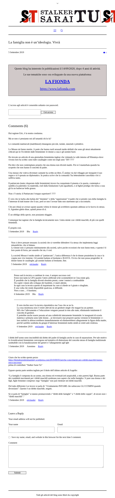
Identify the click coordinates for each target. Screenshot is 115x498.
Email (60, 424)
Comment (12, 443)
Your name (13, 424)
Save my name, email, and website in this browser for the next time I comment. (46, 437)
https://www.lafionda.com (57, 89)
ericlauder (34, 264)
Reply (35, 231)
